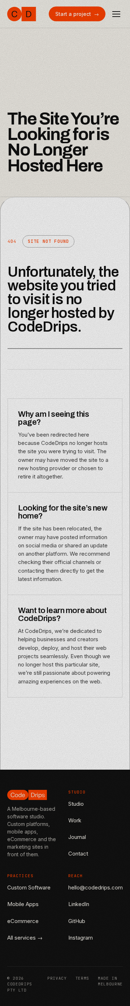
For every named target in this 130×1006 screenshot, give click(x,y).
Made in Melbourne (110, 981)
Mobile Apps (23, 904)
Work (74, 820)
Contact (78, 853)
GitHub (76, 921)
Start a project (77, 14)
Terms (82, 978)
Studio (76, 803)
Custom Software (29, 887)
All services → (25, 937)
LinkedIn (78, 904)
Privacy (57, 978)
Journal (77, 837)
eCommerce (23, 921)
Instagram (80, 937)
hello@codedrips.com (95, 887)
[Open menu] (116, 14)
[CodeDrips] (21, 14)
